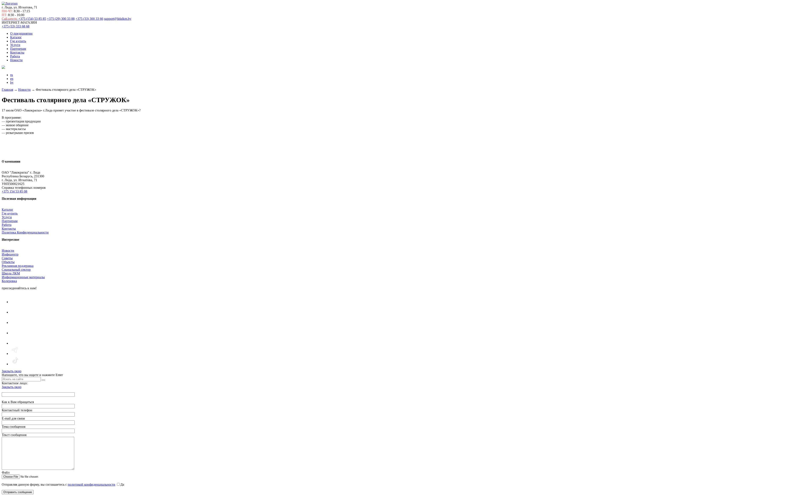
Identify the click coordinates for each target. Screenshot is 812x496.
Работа (15, 56)
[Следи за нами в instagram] (15, 312)
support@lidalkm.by (117, 18)
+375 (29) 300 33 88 (61, 18)
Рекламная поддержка (17, 266)
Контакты (17, 52)
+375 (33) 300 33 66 (89, 18)
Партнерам (18, 48)
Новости (16, 60)
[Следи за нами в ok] (15, 333)
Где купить (18, 41)
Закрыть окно (11, 371)
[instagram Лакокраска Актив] (15, 343)
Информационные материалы (23, 277)
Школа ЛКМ (11, 273)
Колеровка (9, 281)
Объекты (8, 262)
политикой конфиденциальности (91, 484)
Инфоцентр (10, 254)
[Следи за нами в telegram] (15, 353)
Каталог (16, 37)
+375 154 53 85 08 (14, 191)
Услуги (15, 45)
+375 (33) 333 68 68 (15, 26)
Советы (7, 258)
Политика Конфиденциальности (25, 232)
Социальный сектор (16, 269)
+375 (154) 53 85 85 (24, 18)
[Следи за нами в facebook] (15, 322)
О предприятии (21, 33)
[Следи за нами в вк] (15, 302)
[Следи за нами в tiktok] (15, 364)
